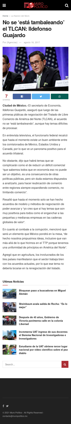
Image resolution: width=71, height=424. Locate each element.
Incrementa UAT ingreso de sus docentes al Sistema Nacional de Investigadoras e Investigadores (43, 335)
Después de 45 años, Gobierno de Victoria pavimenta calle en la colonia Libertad (41, 320)
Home (5, 15)
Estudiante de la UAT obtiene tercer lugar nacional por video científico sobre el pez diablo (43, 350)
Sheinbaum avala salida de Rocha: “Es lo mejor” (43, 305)
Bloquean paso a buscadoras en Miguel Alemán (42, 292)
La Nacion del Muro (20, 15)
